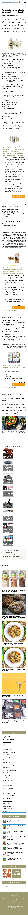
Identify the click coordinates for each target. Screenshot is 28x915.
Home (5, 906)
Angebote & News (7, 737)
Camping (5, 744)
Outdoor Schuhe (7, 785)
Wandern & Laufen (8, 806)
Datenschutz (20, 906)
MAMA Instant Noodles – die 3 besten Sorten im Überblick (13, 669)
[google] (23, 898)
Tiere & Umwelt (7, 798)
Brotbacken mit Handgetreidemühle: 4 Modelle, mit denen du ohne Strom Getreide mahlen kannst (13, 617)
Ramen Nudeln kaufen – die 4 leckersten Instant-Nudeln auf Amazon (12, 644)
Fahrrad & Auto (7, 749)
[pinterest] (13, 901)
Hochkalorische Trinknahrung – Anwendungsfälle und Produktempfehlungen (12, 552)
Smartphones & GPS (8, 796)
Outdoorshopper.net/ (10, 910)
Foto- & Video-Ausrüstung (10, 755)
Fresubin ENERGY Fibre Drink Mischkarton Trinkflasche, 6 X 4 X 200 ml (14, 367)
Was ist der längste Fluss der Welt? (15, 832)
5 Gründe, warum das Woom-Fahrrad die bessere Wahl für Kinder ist (15, 854)
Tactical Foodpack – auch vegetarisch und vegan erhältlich (13, 556)
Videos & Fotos (7, 803)
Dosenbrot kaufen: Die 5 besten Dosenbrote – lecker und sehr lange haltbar (14, 590)
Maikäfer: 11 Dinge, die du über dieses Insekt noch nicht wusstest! (15, 827)
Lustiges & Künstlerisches (10, 770)
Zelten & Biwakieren (8, 811)
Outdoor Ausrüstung (8, 780)
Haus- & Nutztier (7, 757)
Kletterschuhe (6, 762)
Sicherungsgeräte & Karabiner (11, 793)
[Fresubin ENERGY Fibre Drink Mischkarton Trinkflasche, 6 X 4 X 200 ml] (14, 357)
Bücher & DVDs (7, 742)
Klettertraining (7, 767)
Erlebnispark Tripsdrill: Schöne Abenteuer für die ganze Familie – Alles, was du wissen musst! (16, 843)
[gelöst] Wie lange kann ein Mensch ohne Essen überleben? (12, 695)
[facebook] (20, 898)
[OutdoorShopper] (11, 3)
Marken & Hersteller (8, 773)
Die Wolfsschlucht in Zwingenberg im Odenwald (14, 848)
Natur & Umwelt (7, 775)
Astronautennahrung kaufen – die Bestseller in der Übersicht (14, 11)
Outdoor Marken (12, 906)
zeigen (18, 15)
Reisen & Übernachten (9, 788)
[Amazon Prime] (23, 305)
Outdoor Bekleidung (8, 783)
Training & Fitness (7, 801)
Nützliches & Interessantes (10, 778)
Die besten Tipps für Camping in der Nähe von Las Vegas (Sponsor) (16, 838)
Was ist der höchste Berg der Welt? (15, 821)
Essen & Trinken (7, 747)
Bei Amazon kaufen (19, 196)
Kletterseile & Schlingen (9, 765)
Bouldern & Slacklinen (9, 739)
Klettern (5, 760)
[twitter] (16, 898)
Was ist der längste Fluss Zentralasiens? (14, 859)
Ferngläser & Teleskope (9, 752)
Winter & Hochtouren (8, 808)
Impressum (13, 907)
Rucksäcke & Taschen (8, 791)
